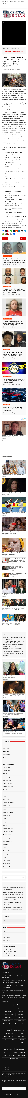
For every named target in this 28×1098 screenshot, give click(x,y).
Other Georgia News (7, 70)
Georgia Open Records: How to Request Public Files (12, 903)
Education (5, 789)
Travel (4, 857)
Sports (4, 847)
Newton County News (8, 828)
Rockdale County (7, 844)
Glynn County (6, 799)
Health (4, 809)
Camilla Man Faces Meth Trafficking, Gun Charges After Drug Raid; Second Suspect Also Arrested (14, 260)
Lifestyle (5, 822)
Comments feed (7, 937)
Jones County (6, 815)
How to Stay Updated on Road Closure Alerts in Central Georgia (14, 888)
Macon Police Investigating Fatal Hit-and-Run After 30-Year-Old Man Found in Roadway (14, 893)
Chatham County (7, 286)
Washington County (7, 866)
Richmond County (7, 841)
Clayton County (6, 770)
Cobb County (6, 773)
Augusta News (6, 754)
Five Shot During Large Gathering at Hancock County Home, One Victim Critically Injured (14, 380)
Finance (5, 796)
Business (5, 761)
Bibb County (6, 757)
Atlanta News (6, 404)
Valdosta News (7, 349)
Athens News (6, 748)
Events (4, 793)
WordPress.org (6, 940)
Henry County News (8, 812)
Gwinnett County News (8, 802)
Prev (6, 238)
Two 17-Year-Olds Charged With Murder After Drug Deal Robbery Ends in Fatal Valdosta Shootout (13, 354)
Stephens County (7, 850)
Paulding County (7, 834)
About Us (7, 1)
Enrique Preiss (6, 69)
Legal (4, 818)
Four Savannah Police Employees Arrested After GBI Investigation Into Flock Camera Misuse (14, 290)
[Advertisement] (14, 34)
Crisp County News (7, 783)
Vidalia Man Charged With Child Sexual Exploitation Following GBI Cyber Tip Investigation (13, 323)
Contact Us (4, 3)
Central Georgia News (8, 764)
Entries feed (6, 934)
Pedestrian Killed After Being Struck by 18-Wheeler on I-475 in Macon (13, 898)
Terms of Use (21, 1)
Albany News (6, 745)
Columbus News (7, 780)
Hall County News (7, 806)
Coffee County (6, 777)
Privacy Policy (13, 1)
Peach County (6, 838)
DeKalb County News (8, 786)
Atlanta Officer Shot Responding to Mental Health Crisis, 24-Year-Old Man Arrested (13, 409)
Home (3, 1)
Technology (5, 854)
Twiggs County (6, 860)
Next (22, 238)
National (5, 825)
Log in (4, 931)
